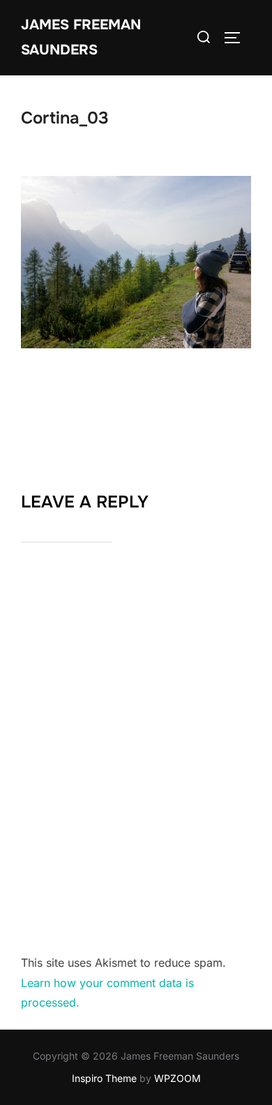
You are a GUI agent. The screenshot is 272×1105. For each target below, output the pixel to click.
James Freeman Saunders (81, 37)
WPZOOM (177, 1078)
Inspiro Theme (104, 1078)
